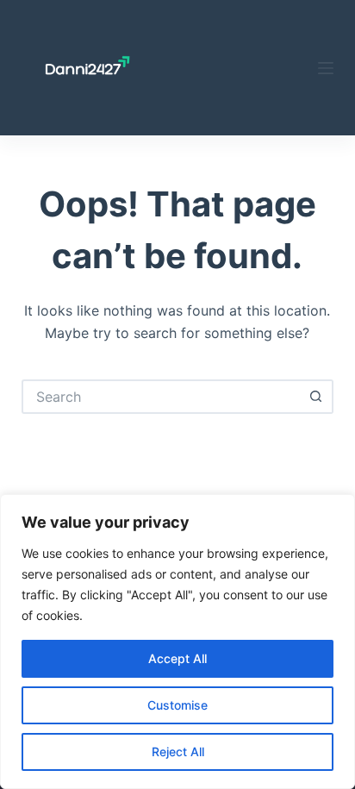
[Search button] (316, 396)
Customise (177, 705)
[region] (177, 641)
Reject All (178, 751)
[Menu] (325, 68)
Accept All (177, 658)
